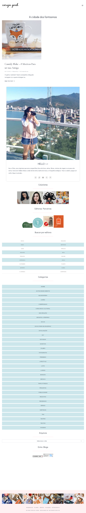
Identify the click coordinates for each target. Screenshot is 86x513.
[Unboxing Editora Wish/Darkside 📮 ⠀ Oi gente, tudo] (7, 499)
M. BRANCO (22, 271)
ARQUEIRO (63, 241)
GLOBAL (63, 267)
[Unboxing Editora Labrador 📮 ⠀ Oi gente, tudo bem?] (17, 499)
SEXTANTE (22, 267)
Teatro (43, 418)
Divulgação (43, 330)
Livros (43, 370)
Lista (43, 366)
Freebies (43, 357)
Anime (43, 286)
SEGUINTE (22, 252)
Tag (43, 414)
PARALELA (63, 248)
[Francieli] (49, 197)
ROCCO (22, 241)
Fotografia (43, 352)
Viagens (43, 427)
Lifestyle (43, 361)
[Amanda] (36, 197)
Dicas (43, 322)
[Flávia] (23, 197)
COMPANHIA (63, 271)
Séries (43, 405)
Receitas (43, 396)
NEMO (22, 244)
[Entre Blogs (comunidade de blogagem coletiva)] (48, 455)
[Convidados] (62, 197)
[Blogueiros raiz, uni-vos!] (38, 456)
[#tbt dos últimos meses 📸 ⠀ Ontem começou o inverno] (58, 499)
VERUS (63, 260)
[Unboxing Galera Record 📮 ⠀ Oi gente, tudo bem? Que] (38, 499)
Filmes (43, 348)
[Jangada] (59, 221)
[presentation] (21, 39)
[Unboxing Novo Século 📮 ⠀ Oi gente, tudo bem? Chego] (79, 499)
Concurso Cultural (43, 308)
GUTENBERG (22, 264)
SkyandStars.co (54, 510)
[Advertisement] (43, 471)
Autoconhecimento (43, 291)
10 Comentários (24, 71)
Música (43, 379)
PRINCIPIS (22, 256)
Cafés (43, 299)
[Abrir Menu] (82, 5)
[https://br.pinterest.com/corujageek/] (50, 177)
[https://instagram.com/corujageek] (35, 177)
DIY (43, 335)
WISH (63, 252)
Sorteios (43, 410)
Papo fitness (43, 383)
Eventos (43, 344)
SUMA (22, 248)
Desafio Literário (43, 317)
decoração (43, 313)
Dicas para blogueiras (43, 326)
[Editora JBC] (48, 221)
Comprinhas (43, 304)
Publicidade (43, 392)
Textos (43, 423)
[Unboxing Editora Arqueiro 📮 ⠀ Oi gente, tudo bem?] (28, 499)
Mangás (43, 374)
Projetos (43, 388)
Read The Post (10, 81)
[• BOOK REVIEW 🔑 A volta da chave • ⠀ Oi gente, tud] (68, 499)
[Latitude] (27, 225)
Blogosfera (43, 295)
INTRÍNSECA (22, 260)
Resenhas (15, 71)
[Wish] (38, 223)
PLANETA (63, 264)
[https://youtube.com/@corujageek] (43, 177)
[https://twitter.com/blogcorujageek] (46, 177)
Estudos (43, 339)
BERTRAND (63, 244)
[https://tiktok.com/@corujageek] (39, 177)
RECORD (63, 256)
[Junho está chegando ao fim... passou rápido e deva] (48, 499)
